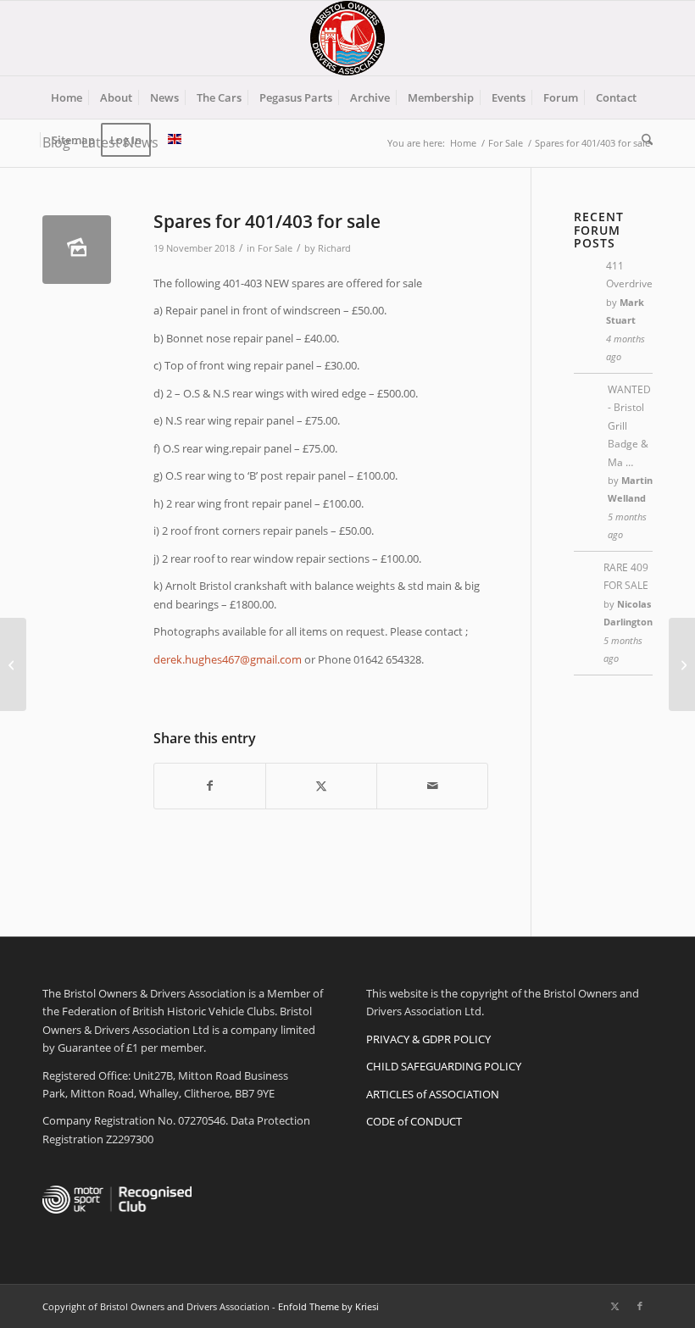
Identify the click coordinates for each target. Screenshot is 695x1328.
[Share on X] (321, 786)
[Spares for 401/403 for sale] (76, 249)
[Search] (643, 140)
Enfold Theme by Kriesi (328, 1306)
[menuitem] (66, 97)
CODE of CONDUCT (414, 1121)
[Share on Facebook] (209, 786)
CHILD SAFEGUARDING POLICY (443, 1066)
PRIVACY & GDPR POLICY (428, 1039)
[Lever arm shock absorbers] (13, 664)
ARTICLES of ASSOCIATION (432, 1094)
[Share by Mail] (432, 786)
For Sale (275, 248)
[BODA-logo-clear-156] (347, 38)
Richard (334, 248)
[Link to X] (614, 1306)
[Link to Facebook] (640, 1306)
